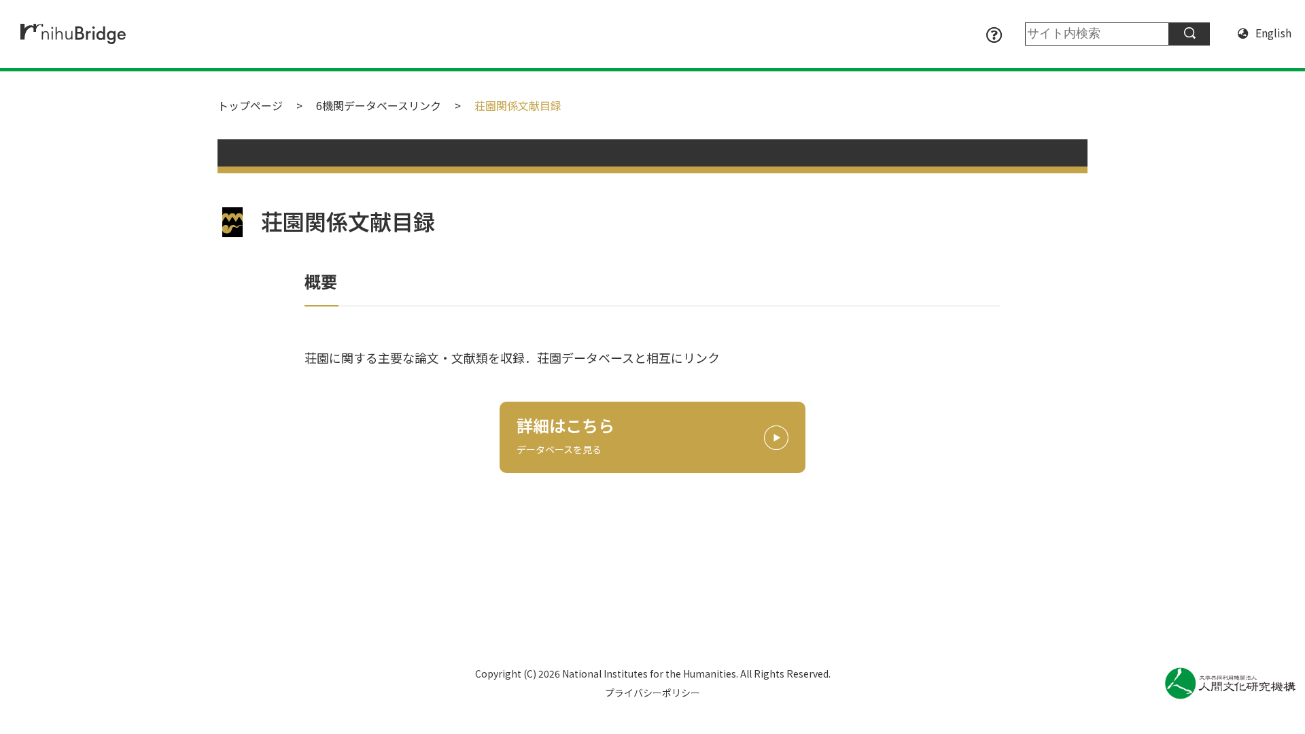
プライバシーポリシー (652, 692)
